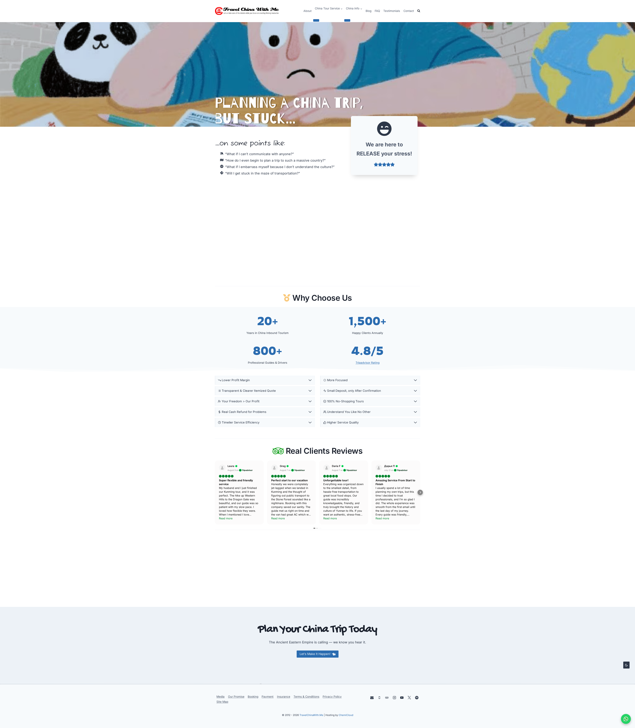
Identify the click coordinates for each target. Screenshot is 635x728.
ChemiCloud (346, 715)
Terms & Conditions (306, 696)
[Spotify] (416, 697)
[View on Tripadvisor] (222, 468)
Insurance (283, 696)
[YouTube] (402, 697)
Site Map (222, 701)
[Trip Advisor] (386, 697)
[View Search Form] (418, 10)
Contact (408, 11)
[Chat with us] (626, 719)
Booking (253, 696)
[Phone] (379, 697)
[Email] (372, 697)
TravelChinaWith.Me (311, 715)
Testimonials (391, 11)
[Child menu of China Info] (347, 20)
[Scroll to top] (626, 684)
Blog (368, 11)
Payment (268, 696)
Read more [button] (226, 518)
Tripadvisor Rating (368, 362)
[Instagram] (394, 697)
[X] (409, 697)
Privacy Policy (332, 696)
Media (220, 696)
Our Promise (236, 696)
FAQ (377, 11)
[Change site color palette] (626, 665)
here (347, 553)
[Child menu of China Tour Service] (316, 20)
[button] (214, 492)
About (307, 11)
